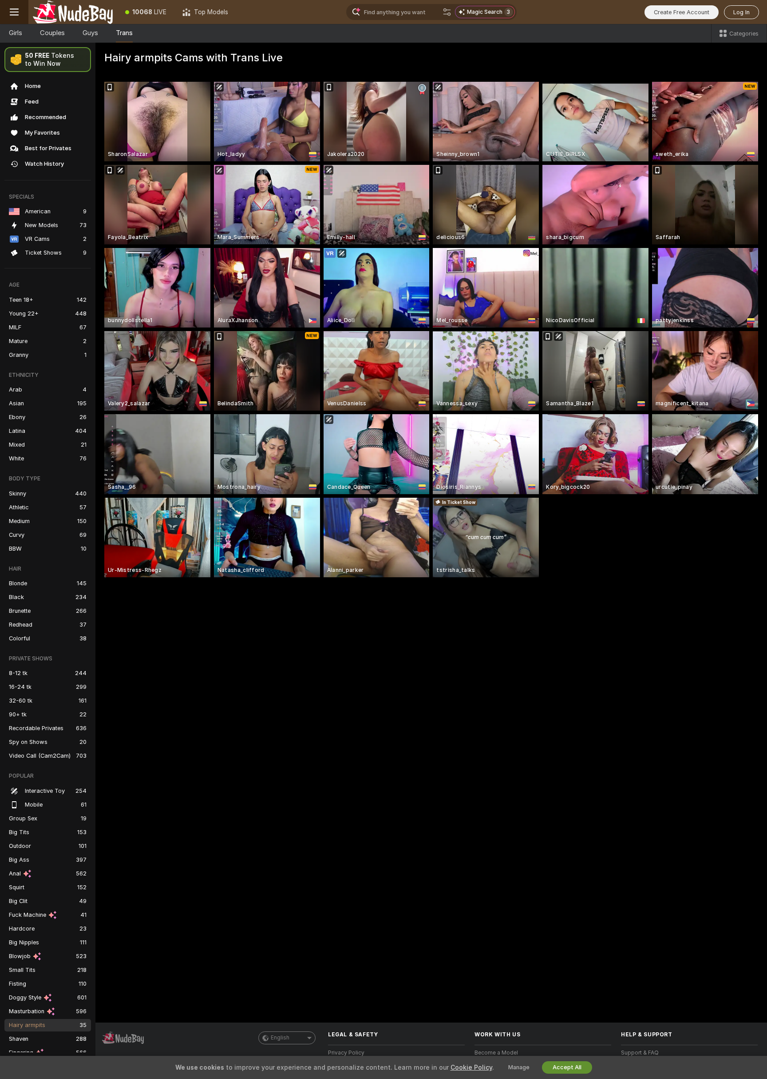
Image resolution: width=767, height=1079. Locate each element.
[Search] (447, 12)
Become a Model (496, 1053)
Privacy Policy (346, 1053)
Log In (741, 12)
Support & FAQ (640, 1053)
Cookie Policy (471, 1067)
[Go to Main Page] (72, 12)
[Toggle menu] (14, 12)
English (280, 1038)
